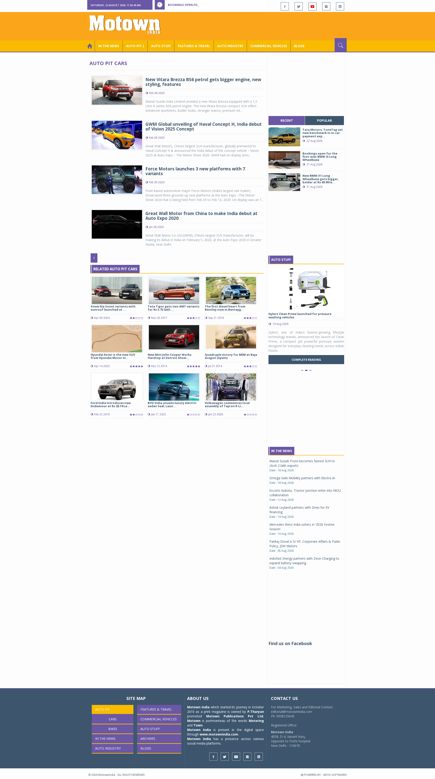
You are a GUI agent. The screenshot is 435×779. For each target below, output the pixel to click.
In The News (281, 451)
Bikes (112, 729)
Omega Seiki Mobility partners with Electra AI (302, 478)
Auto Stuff (161, 46)
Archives (147, 738)
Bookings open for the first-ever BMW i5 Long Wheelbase (215, 5)
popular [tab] (324, 120)
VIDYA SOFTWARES (335, 775)
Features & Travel (194, 46)
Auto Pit (102, 709)
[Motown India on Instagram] (326, 6)
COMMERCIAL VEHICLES (268, 46)
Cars (113, 719)
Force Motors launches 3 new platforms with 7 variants (195, 171)
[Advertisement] (264, 25)
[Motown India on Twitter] (299, 6)
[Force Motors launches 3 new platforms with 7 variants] (117, 179)
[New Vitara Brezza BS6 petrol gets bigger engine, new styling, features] (117, 90)
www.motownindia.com (219, 734)
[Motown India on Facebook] (285, 6)
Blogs (299, 46)
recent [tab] (286, 120)
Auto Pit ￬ (135, 46)
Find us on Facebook (290, 643)
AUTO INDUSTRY (230, 46)
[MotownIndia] (127, 24)
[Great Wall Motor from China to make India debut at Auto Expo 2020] (117, 224)
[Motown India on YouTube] (312, 6)
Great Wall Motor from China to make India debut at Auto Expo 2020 (201, 215)
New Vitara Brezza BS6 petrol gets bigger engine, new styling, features (203, 82)
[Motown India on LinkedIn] (340, 6)
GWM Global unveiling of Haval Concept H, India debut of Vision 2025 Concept (203, 126)
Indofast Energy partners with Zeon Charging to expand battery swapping (304, 560)
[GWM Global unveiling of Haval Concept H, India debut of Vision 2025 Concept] (117, 135)
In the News (108, 46)
